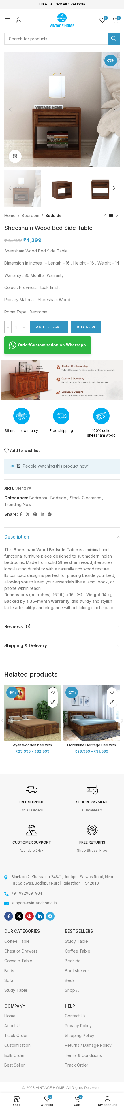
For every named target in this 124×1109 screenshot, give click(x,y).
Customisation (17, 1045)
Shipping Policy (79, 1035)
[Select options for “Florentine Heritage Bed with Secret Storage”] (112, 703)
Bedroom (30, 215)
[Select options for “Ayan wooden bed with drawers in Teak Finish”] (53, 703)
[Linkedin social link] (42, 514)
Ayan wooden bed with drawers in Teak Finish (32, 747)
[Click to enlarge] (15, 156)
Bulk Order (14, 1055)
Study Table (15, 990)
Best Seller (14, 1065)
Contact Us (75, 1015)
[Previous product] (105, 215)
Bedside (53, 215)
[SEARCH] (114, 39)
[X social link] (27, 514)
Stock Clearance (86, 497)
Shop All (72, 990)
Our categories (22, 931)
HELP (70, 1006)
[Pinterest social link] (35, 514)
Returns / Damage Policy (88, 1045)
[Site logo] (62, 19)
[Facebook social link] (21, 514)
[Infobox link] (31, 798)
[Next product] (117, 215)
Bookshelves (77, 970)
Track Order (16, 1035)
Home (10, 215)
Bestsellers (79, 931)
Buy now (86, 326)
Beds (9, 970)
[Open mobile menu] (7, 20)
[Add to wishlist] (53, 692)
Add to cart (49, 326)
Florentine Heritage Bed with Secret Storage (91, 747)
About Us (13, 1025)
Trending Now (17, 504)
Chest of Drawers (20, 951)
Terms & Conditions (83, 1055)
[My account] (19, 20)
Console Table (18, 960)
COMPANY (14, 1006)
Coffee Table (17, 941)
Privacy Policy (78, 1025)
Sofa (8, 980)
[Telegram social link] (49, 514)
